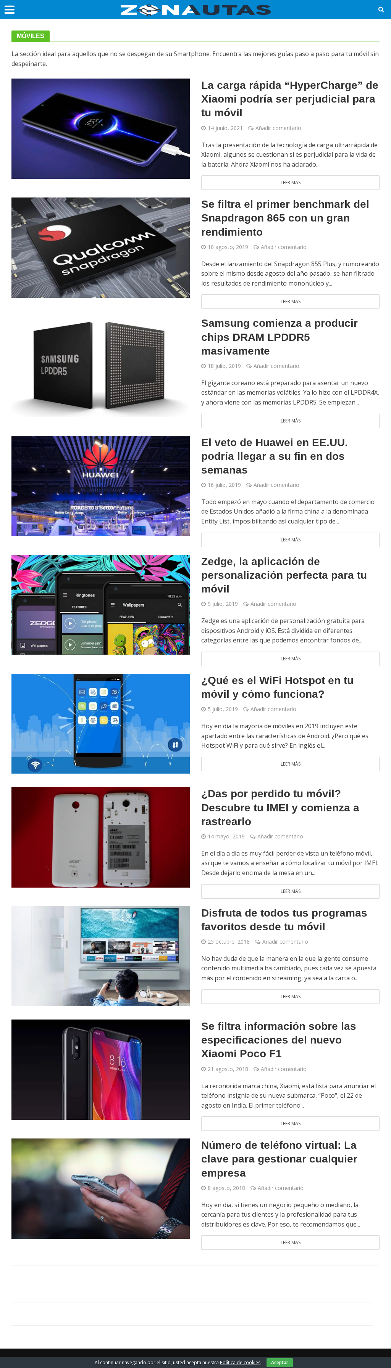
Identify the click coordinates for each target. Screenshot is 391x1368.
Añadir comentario (278, 128)
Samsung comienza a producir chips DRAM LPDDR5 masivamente (279, 336)
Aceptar (279, 1362)
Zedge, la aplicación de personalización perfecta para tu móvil (284, 575)
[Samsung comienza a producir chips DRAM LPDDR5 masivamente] (100, 366)
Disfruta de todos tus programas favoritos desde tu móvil (284, 920)
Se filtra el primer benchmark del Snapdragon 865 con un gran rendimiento (285, 218)
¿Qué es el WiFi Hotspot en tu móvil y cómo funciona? (277, 687)
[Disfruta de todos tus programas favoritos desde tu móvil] (100, 955)
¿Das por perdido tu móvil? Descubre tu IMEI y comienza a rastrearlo (280, 807)
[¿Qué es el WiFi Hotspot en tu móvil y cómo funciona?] (100, 723)
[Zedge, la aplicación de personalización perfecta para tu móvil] (100, 604)
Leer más (291, 182)
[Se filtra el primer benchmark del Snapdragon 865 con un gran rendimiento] (100, 247)
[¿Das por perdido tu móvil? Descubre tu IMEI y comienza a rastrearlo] (100, 837)
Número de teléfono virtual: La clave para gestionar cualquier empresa (279, 1159)
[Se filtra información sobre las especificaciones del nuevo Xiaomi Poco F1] (100, 1069)
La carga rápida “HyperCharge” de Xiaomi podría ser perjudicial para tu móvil (289, 99)
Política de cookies (240, 1362)
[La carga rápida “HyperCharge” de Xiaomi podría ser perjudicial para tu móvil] (100, 128)
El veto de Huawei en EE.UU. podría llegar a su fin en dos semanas (274, 456)
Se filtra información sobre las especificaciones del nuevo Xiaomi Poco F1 (278, 1040)
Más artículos (195, 1283)
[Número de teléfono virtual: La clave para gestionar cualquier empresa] (100, 1188)
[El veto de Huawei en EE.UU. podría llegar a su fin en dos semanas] (100, 485)
